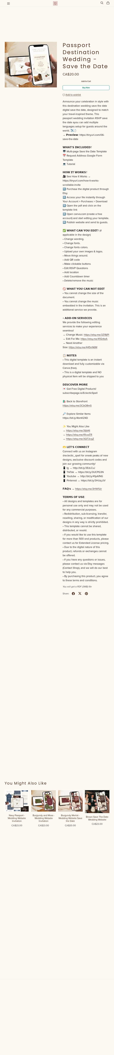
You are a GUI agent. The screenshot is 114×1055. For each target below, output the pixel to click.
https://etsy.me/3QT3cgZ (80, 438)
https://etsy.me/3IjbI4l (78, 430)
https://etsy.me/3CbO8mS (77, 405)
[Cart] (109, 2)
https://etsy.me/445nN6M (83, 347)
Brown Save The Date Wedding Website (97, 818)
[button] (8, 67)
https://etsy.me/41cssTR (79, 434)
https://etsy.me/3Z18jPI (96, 334)
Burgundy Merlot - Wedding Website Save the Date (70, 818)
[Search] (102, 2)
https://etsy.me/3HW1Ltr (88, 488)
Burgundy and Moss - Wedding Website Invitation (43, 818)
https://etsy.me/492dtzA (94, 338)
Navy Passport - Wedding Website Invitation (17, 818)
